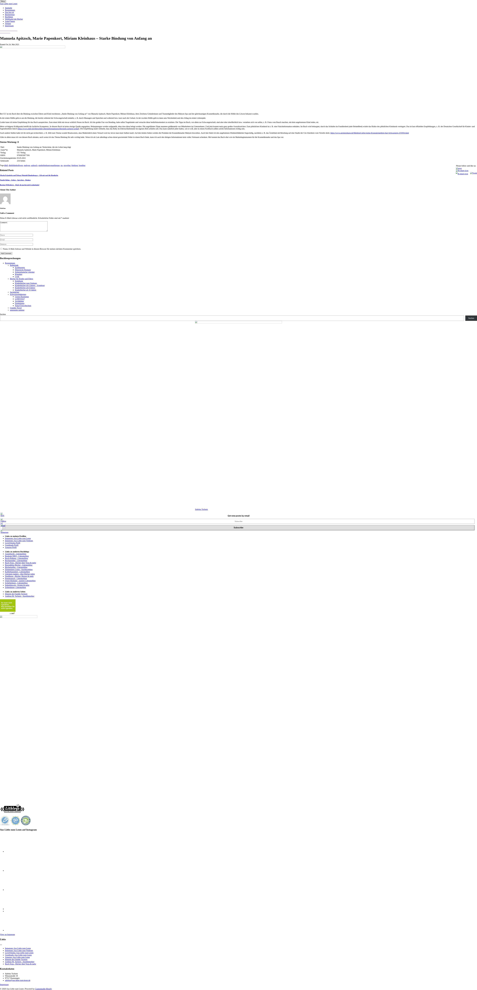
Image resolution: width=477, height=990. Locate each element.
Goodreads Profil (11, 545)
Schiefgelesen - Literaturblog (16, 583)
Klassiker (18, 274)
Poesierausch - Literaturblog (16, 578)
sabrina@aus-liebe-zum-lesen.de (17, 980)
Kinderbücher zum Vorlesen (26, 283)
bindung (74, 165)
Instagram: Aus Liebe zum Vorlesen (19, 541)
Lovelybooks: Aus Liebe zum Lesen (19, 953)
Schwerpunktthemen (18, 294)
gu (62, 165)
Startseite (8, 8)
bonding (82, 165)
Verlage (8, 23)
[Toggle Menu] (1, 944)
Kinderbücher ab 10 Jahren (25, 290)
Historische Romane (23, 270)
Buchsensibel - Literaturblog (16, 561)
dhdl (6, 165)
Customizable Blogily (43, 989)
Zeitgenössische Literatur (25, 272)
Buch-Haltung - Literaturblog (16, 558)
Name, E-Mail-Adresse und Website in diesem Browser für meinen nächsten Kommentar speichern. (42, 249)
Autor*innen (10, 21)
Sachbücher (14, 292)
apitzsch (34, 165)
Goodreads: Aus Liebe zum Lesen (18, 955)
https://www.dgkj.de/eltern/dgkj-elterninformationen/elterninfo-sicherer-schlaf (48, 129)
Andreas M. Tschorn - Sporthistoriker (19, 596)
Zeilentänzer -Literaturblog (15, 587)
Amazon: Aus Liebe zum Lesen (17, 957)
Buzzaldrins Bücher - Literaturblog (18, 565)
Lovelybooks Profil (12, 543)
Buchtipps (9, 17)
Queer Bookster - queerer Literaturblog (20, 581)
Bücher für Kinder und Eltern (21, 279)
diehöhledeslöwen (16, 165)
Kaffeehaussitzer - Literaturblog (17, 572)
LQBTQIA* (20, 299)
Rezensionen (10, 10)
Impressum (9, 26)
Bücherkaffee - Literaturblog (16, 567)
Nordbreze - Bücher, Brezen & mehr (19, 576)
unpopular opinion (17, 310)
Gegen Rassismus (22, 297)
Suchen (3, 314)
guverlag (67, 165)
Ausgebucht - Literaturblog (15, 554)
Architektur (19, 301)
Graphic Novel (16, 308)
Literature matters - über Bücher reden (20, 574)
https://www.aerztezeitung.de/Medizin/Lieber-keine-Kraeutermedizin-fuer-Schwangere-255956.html (369, 133)
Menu (3, 1)
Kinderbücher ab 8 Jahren (25, 288)
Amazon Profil (11, 547)
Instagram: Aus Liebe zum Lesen (18, 538)
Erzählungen (20, 268)
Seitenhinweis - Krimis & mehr (17, 585)
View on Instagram (7, 934)
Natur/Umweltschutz (23, 306)
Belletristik (14, 265)
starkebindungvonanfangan (49, 165)
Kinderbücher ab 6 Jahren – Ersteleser (30, 285)
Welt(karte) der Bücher (14, 19)
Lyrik (17, 276)
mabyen (27, 165)
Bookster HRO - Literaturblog (17, 556)
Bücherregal (10, 15)
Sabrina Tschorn (201, 509)
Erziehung (19, 281)
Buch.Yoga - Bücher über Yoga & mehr (20, 563)
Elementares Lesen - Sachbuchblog (19, 569)
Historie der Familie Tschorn (16, 594)
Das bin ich (9, 12)
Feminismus (19, 303)
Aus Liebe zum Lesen (8, 4)
